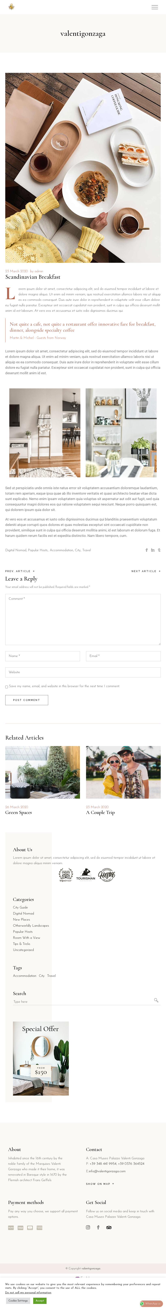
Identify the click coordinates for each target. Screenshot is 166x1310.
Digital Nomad (15, 550)
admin (39, 271)
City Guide (20, 907)
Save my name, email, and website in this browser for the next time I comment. (64, 686)
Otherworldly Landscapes (31, 925)
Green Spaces (18, 812)
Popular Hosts (38, 550)
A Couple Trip (100, 812)
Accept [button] (40, 1300)
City (78, 550)
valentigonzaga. (91, 1268)
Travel (86, 550)
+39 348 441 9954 (103, 1164)
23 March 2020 (16, 271)
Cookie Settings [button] (18, 1300)
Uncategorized (23, 950)
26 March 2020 (16, 807)
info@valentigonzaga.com (107, 1171)
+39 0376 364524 (131, 1164)
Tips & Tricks (21, 944)
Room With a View (26, 938)
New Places (21, 919)
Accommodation (61, 550)
